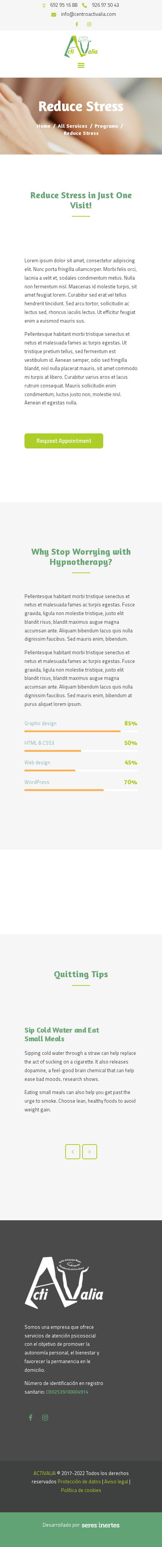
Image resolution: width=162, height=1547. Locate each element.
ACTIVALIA (45, 1473)
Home (43, 125)
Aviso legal (116, 1481)
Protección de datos (79, 1481)
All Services (72, 125)
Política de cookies (81, 1490)
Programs (106, 125)
